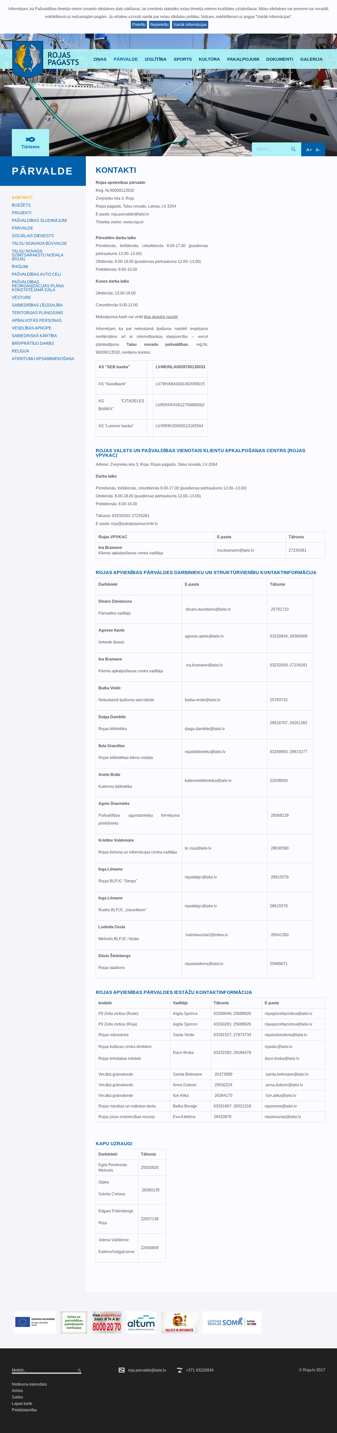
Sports (183, 59)
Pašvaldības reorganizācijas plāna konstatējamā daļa (38, 286)
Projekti (21, 213)
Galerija (311, 59)
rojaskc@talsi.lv (278, 1047)
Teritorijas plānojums (37, 313)
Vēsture (21, 298)
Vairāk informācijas (190, 24)
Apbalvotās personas (37, 321)
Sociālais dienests (33, 236)
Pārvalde (126, 59)
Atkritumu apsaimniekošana (43, 359)
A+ (309, 149)
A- (318, 149)
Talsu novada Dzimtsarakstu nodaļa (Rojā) (37, 255)
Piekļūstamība (24, 1410)
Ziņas (100, 59)
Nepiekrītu (159, 24)
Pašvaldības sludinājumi (39, 221)
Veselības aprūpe (32, 328)
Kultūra (209, 59)
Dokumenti (279, 59)
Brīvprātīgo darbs (33, 344)
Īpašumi (20, 267)
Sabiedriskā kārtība (34, 336)
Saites (17, 1397)
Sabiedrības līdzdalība (37, 305)
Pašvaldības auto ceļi (36, 274)
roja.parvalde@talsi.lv (146, 1370)
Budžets (21, 205)
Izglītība (156, 59)
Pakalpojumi (243, 59)
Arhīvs (17, 1391)
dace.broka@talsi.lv (282, 1058)
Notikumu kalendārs (29, 1384)
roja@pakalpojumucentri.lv (134, 524)
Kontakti (22, 198)
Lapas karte (22, 1403)
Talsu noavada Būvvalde (39, 244)
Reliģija (20, 351)
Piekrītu (139, 24)
